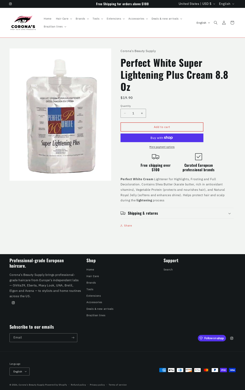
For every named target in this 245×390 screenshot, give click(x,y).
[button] (64, 19)
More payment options (162, 146)
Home (90, 269)
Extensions (93, 295)
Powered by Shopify (56, 384)
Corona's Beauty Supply (31, 384)
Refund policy (78, 384)
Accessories (94, 302)
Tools (89, 289)
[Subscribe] (73, 337)
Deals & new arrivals (100, 308)
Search (168, 269)
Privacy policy (97, 384)
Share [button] (128, 225)
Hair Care (92, 276)
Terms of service (118, 384)
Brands (91, 282)
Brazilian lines (95, 315)
